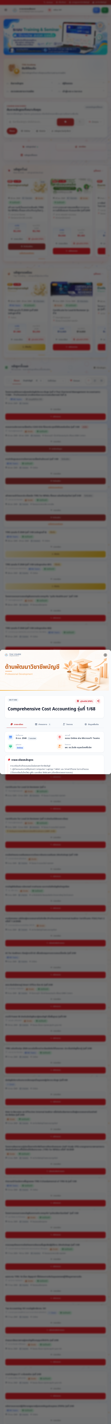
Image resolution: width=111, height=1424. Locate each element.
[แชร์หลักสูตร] (98, 701)
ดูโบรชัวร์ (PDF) (86, 701)
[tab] (17, 725)
